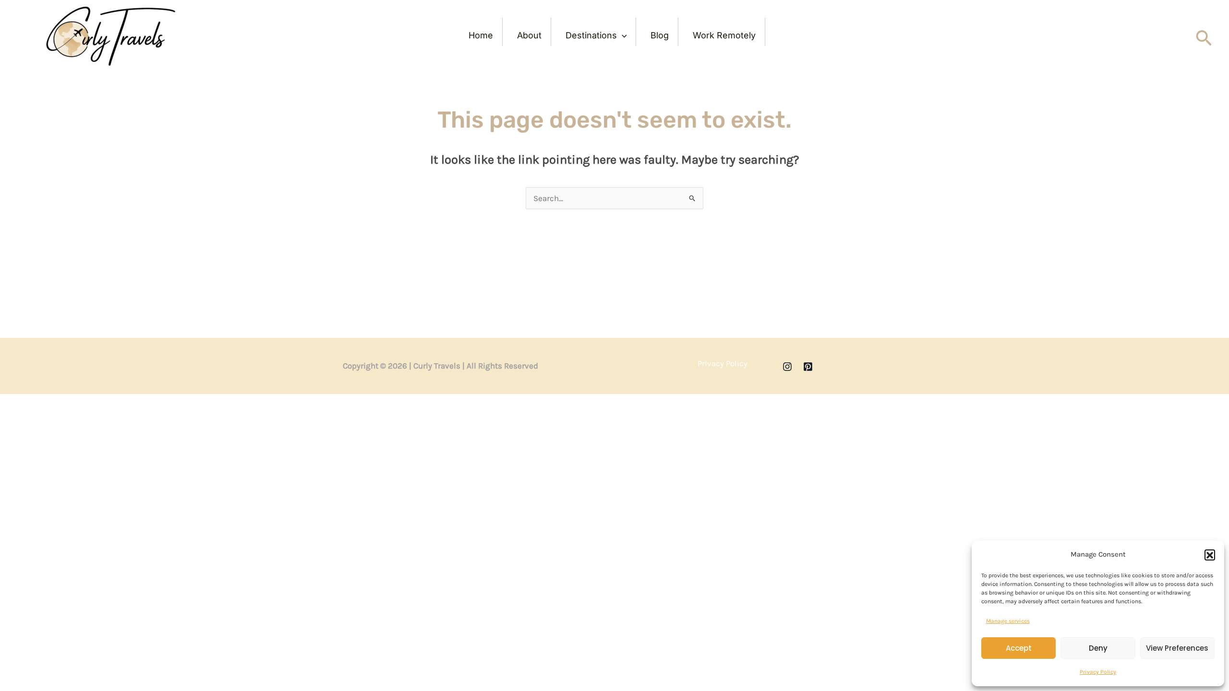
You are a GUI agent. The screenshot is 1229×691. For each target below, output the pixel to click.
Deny (1098, 648)
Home (481, 35)
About (529, 35)
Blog (660, 35)
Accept (1019, 648)
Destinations (591, 35)
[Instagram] (787, 366)
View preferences (1177, 648)
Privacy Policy (1098, 671)
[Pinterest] (808, 366)
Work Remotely (724, 35)
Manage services (1008, 621)
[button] (1210, 555)
